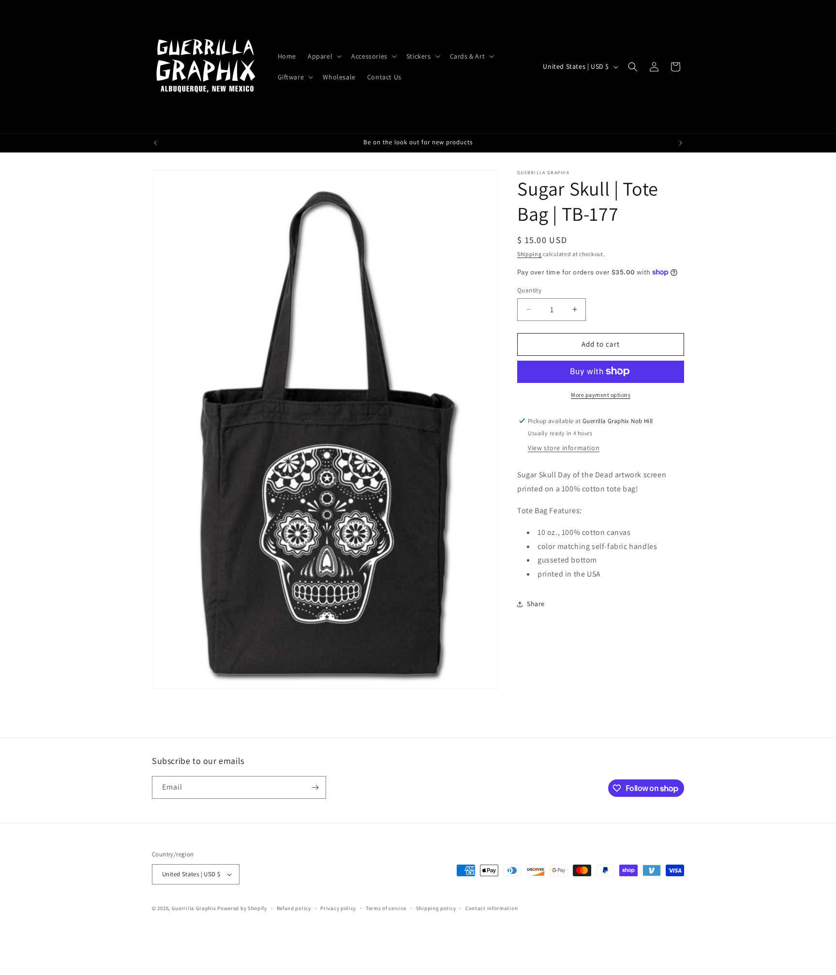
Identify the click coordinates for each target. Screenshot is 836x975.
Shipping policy (436, 907)
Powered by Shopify (242, 908)
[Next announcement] (680, 143)
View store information (563, 447)
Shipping (529, 254)
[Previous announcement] (155, 143)
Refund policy (294, 907)
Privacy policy (338, 907)
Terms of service (386, 907)
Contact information (491, 907)
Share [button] (536, 603)
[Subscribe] (315, 787)
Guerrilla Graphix (194, 908)
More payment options (600, 394)
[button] (323, 56)
